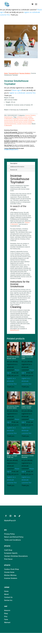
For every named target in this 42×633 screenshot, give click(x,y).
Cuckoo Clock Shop (11, 569)
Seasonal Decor (14, 73)
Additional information (17, 167)
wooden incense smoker (24, 124)
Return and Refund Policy (13, 537)
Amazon (7, 610)
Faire (6, 619)
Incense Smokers (25, 73)
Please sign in (16, 90)
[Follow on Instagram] (10, 516)
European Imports (10, 553)
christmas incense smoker (24, 117)
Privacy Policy (9, 534)
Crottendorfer (8, 118)
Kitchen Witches (10, 575)
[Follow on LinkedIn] (15, 516)
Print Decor (8, 559)
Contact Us (8, 597)
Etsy (5, 616)
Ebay (6, 613)
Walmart (7, 622)
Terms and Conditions (12, 540)
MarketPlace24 (14, 330)
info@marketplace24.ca (11, 149)
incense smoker (27, 122)
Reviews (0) (13, 170)
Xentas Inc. (8, 600)
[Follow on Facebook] (6, 516)
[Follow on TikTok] (19, 516)
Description (13, 163)
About (6, 594)
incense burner (18, 122)
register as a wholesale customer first (22, 93)
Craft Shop (8, 550)
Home (6, 73)
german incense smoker (21, 120)
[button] (34, 28)
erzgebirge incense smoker (20, 118)
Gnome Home (9, 572)
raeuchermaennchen (10, 124)
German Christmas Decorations (16, 556)
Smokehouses (8, 117)
